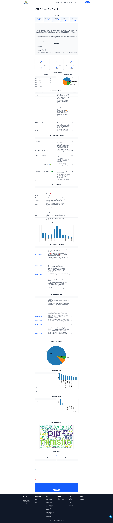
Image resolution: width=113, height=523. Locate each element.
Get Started (57, 489)
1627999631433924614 (38, 304)
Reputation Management (50, 512)
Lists (35, 500)
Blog (71, 2)
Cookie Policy (71, 505)
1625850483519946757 (38, 274)
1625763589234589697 (38, 254)
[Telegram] (110, 516)
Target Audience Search (50, 498)
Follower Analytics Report (50, 508)
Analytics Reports (49, 506)
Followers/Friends (38, 498)
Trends (75, 2)
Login (83, 2)
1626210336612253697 (38, 265)
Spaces (36, 502)
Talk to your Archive (49, 502)
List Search (48, 509)
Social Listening (48, 516)
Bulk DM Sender (48, 513)
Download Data (58, 2)
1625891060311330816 (38, 250)
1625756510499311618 (38, 333)
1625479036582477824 (38, 283)
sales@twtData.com (84, 498)
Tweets (36, 499)
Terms (70, 502)
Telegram (82, 499)
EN (78, 2)
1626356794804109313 (38, 316)
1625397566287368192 (38, 279)
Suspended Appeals (49, 510)
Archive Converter (49, 500)
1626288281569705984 (38, 258)
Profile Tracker (48, 515)
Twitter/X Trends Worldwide (62, 499)
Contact (70, 500)
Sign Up (87, 2)
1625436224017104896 (38, 269)
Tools (64, 2)
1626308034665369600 (38, 320)
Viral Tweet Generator (49, 505)
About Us (70, 499)
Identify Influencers (49, 499)
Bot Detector (48, 503)
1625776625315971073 (38, 324)
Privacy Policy (71, 503)
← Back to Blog (37, 6)
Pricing (68, 2)
